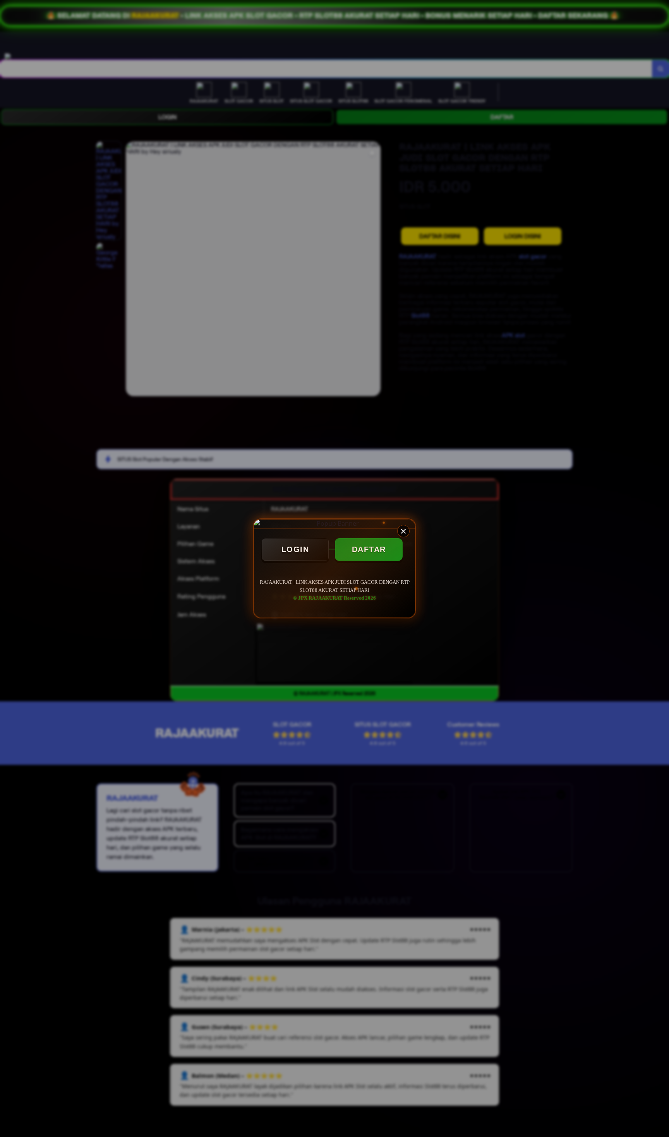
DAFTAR (369, 549)
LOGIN (295, 549)
